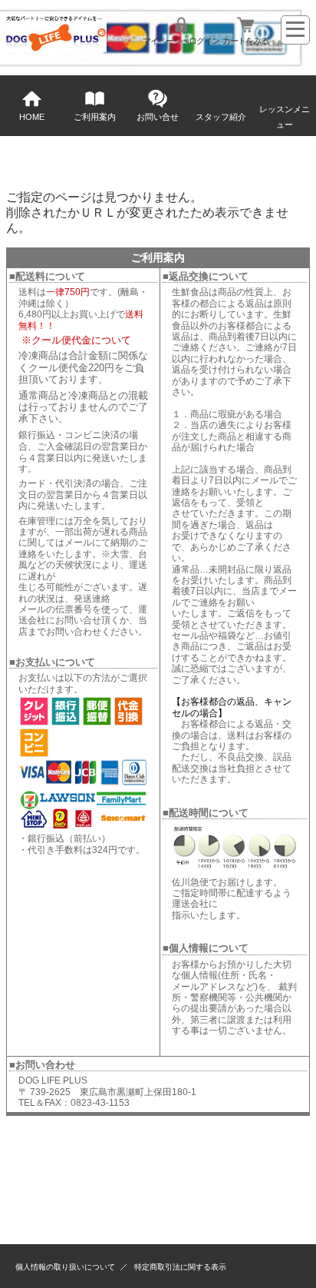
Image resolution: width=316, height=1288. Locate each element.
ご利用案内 (95, 116)
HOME (31, 116)
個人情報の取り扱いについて (65, 1267)
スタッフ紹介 (221, 116)
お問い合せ (158, 116)
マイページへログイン (181, 40)
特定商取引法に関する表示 (180, 1267)
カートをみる (245, 40)
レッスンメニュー (284, 117)
